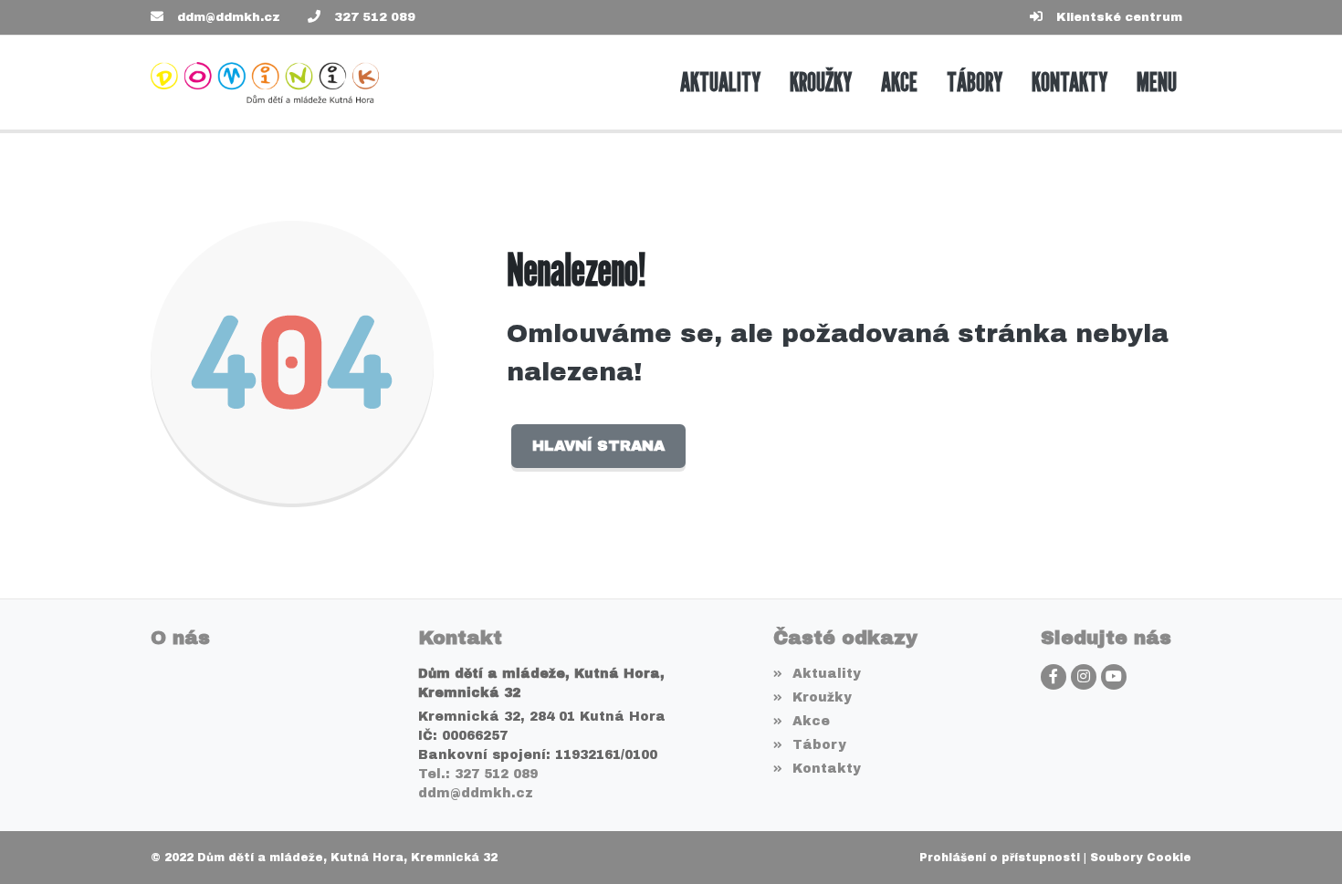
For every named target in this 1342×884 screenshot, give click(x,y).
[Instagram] (1083, 677)
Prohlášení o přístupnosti (999, 857)
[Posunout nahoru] (1301, 843)
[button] (1156, 83)
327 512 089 (374, 17)
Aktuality (826, 674)
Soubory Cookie (1140, 857)
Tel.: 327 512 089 (478, 774)
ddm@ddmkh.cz (228, 17)
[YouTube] (1114, 677)
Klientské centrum (1119, 17)
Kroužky (821, 697)
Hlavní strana (598, 445)
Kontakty (826, 768)
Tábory (818, 745)
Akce (810, 721)
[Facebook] (1053, 677)
